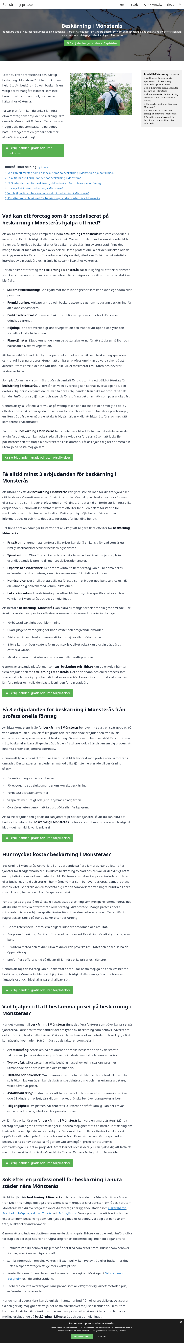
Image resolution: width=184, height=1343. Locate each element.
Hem (123, 4)
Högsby (23, 1213)
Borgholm (9, 1213)
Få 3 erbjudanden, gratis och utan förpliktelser (92, 43)
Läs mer (122, 1330)
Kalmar (35, 1213)
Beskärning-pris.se (17, 4)
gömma (43, 167)
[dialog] (92, 1331)
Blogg (170, 4)
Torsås (46, 1213)
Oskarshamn (117, 1208)
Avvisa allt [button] (104, 1336)
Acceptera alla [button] (82, 1336)
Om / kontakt (153, 4)
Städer (135, 4)
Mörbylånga (67, 1213)
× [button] (181, 1322)
